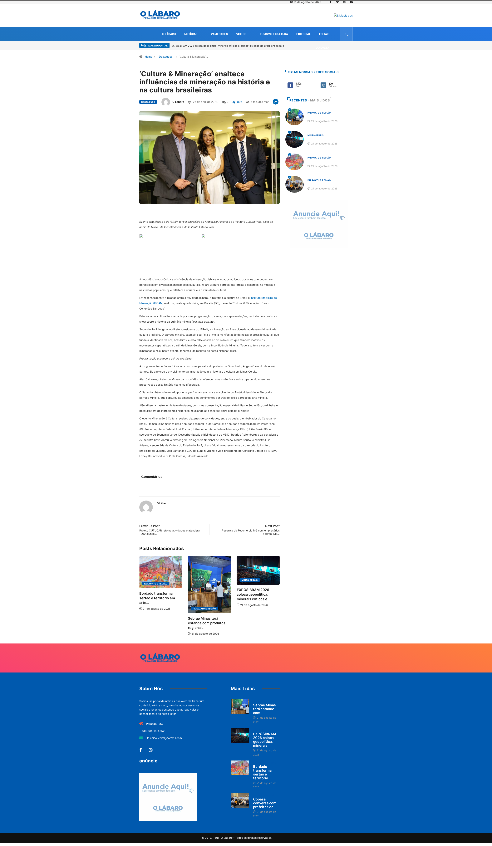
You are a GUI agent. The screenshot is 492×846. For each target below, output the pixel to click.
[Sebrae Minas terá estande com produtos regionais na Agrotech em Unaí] (240, 706)
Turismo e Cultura (274, 34)
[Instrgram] (344, 2)
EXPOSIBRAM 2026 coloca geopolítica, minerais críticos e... (218, 594)
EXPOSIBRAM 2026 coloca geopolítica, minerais (264, 739)
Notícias (190, 34)
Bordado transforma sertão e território (262, 772)
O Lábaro (169, 34)
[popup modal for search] (346, 34)
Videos (241, 34)
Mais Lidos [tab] (320, 100)
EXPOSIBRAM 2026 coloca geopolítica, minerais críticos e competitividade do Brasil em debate (227, 45)
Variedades (219, 34)
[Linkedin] (351, 2)
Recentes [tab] (298, 100)
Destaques (165, 56)
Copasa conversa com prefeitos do (264, 803)
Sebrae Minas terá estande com (264, 709)
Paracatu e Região (169, 608)
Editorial (303, 34)
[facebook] (331, 2)
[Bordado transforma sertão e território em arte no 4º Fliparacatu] (240, 767)
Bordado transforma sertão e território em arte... (268, 598)
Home (148, 56)
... (309, 116)
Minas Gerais (214, 580)
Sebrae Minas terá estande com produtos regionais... (171, 623)
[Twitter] (337, 2)
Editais (324, 34)
